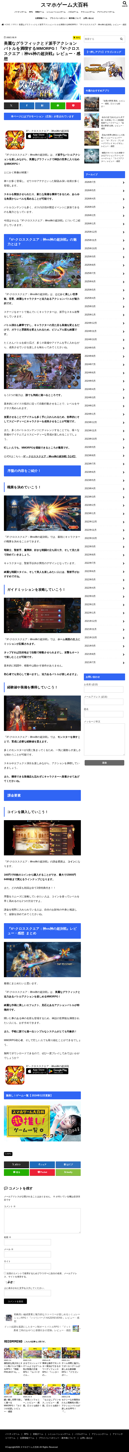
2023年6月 (90, 472)
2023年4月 (90, 488)
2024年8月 (90, 356)
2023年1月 (90, 513)
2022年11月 (91, 530)
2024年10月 (91, 339)
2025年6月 (90, 281)
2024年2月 (90, 405)
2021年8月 (90, 654)
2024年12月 (91, 323)
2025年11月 (91, 240)
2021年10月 (91, 637)
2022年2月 (90, 604)
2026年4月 (90, 198)
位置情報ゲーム (41, 18)
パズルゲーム (73, 12)
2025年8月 (90, 265)
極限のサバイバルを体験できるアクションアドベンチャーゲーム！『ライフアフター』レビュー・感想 (112, 157)
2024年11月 (91, 331)
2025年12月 (91, 232)
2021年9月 (90, 646)
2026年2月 (90, 215)
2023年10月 (91, 439)
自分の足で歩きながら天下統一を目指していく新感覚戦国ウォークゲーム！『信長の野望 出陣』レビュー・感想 (112, 123)
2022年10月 (91, 538)
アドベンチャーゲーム (106, 12)
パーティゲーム (20, 12)
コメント (10, 1206)
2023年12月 (91, 422)
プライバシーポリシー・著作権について (65, 18)
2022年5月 (90, 579)
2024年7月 (90, 364)
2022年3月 (90, 596)
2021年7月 (90, 662)
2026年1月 (90, 223)
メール (8, 1249)
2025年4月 (90, 298)
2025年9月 (90, 256)
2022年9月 (90, 546)
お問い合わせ (88, 18)
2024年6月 (90, 372)
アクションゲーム (88, 12)
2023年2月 (90, 505)
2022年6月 (90, 571)
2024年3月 (90, 397)
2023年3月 (90, 496)
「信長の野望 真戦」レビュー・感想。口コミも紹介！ (113, 104)
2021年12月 (91, 621)
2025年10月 (91, 248)
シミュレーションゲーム (56, 12)
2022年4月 (90, 588)
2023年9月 (90, 447)
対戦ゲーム (39, 12)
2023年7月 (90, 463)
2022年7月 (90, 563)
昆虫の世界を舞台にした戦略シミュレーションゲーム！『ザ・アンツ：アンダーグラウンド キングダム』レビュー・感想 (112, 140)
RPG (31, 12)
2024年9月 (90, 347)
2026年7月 (90, 182)
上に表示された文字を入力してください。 (25, 1288)
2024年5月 (90, 381)
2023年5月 (90, 480)
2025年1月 (90, 314)
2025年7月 (90, 273)
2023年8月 (90, 455)
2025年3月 (90, 306)
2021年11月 (91, 629)
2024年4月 (90, 389)
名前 (7, 1237)
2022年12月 (91, 521)
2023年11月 (91, 430)
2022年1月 (90, 612)
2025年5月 (90, 290)
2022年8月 (90, 554)
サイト (7, 1261)
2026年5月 (90, 190)
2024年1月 (90, 414)
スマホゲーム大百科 (64, 5)
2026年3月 (90, 207)
